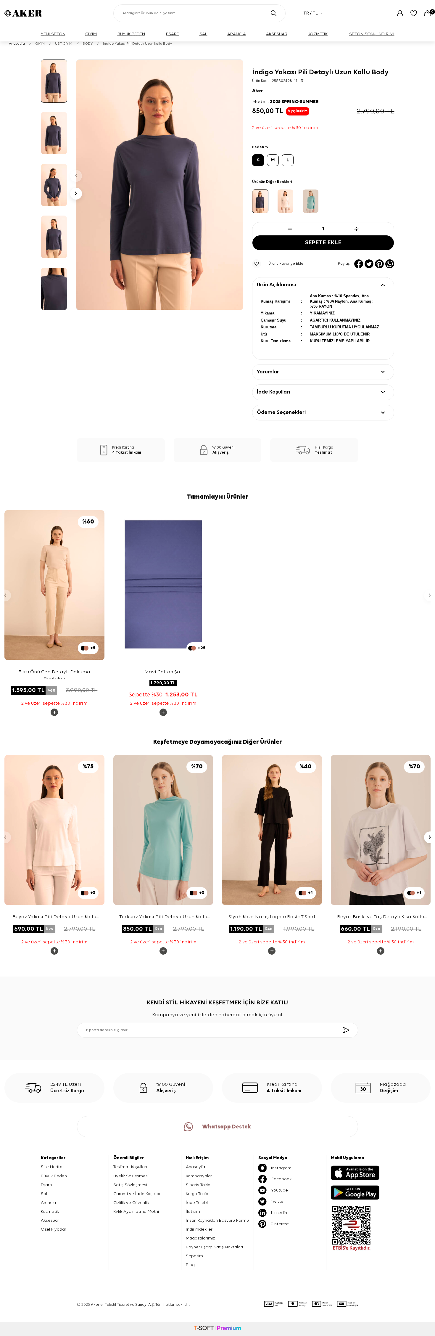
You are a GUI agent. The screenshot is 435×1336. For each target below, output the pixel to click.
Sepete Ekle (323, 243)
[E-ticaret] (217, 1329)
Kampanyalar (199, 1176)
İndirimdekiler (199, 1229)
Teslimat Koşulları (130, 1167)
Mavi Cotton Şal (163, 672)
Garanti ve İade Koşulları (137, 1194)
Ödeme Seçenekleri (281, 412)
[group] (159, 185)
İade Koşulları (273, 392)
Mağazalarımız (200, 1238)
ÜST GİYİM (63, 44)
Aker (257, 91)
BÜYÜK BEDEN (131, 34)
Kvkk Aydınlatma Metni (136, 1211)
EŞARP (172, 34)
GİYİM (91, 34)
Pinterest (280, 1224)
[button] (76, 176)
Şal (44, 1194)
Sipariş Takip (198, 1185)
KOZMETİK (318, 34)
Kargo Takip (197, 1194)
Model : (285, 101)
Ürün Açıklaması (276, 285)
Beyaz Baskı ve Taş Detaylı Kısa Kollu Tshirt (380, 917)
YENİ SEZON (53, 34)
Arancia (48, 1202)
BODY (88, 44)
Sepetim (194, 1256)
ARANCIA (236, 34)
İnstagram (281, 1168)
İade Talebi (197, 1202)
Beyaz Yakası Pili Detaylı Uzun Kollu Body (54, 917)
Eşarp (46, 1185)
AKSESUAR (276, 34)
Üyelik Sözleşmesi (131, 1176)
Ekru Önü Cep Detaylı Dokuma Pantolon (54, 674)
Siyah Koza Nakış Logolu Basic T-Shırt (271, 916)
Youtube (279, 1190)
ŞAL (203, 34)
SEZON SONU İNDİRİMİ (371, 34)
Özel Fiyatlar (53, 1229)
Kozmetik (50, 1211)
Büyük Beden (54, 1176)
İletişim (193, 1211)
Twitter (278, 1201)
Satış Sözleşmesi (130, 1185)
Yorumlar (268, 372)
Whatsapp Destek (226, 1127)
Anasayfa (17, 44)
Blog (190, 1265)
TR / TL (310, 13)
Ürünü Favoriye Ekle (285, 264)
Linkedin (279, 1212)
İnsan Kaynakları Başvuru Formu (217, 1220)
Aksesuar (50, 1220)
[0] (427, 13)
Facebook (281, 1179)
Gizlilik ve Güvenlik (131, 1202)
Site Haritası (53, 1167)
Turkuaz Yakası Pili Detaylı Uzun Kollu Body (163, 917)
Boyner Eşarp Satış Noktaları (214, 1247)
